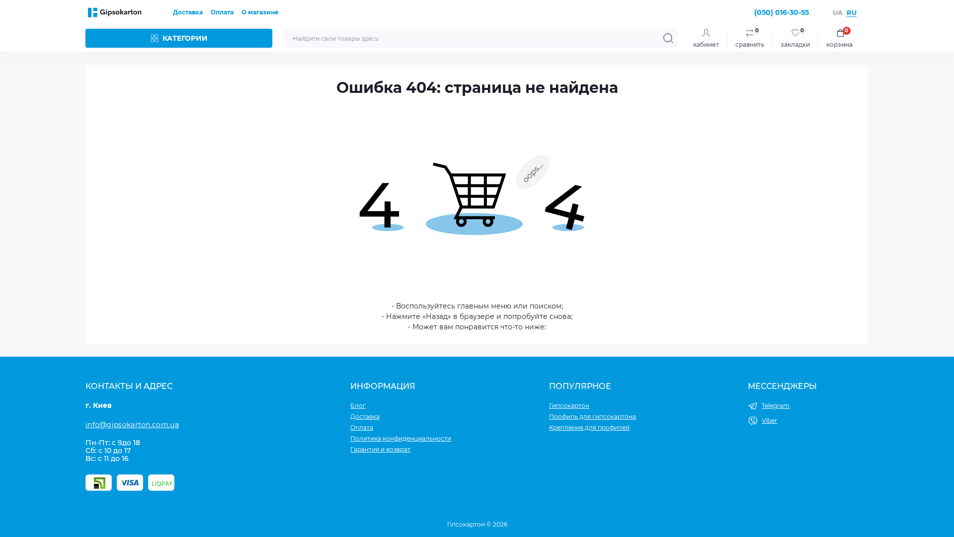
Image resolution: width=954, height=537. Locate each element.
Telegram (776, 405)
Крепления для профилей (589, 427)
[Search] (668, 38)
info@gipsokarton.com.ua (132, 424)
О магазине (260, 12)
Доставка (188, 12)
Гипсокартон (569, 405)
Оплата (222, 12)
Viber (769, 420)
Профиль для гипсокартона (592, 416)
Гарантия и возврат (380, 449)
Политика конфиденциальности (400, 438)
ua (838, 12)
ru (852, 12)
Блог (358, 405)
